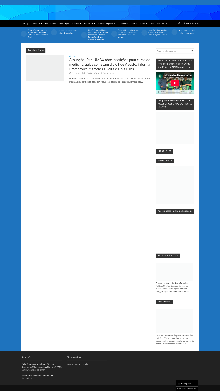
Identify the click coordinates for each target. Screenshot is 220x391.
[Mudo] (187, 92)
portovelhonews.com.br (77, 364)
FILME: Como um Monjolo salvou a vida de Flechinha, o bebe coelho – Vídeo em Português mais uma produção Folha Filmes (98, 35)
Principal (26, 23)
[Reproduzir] (159, 92)
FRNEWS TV (162, 23)
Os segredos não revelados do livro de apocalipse (67, 32)
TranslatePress (191, 388)
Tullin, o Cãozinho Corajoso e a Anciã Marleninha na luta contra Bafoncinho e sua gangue (128, 34)
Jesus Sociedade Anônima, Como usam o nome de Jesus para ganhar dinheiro (157, 33)
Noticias (36, 23)
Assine (134, 23)
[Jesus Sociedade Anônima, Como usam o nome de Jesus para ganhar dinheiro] (144, 33)
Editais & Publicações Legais (57, 23)
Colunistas (88, 23)
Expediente (123, 23)
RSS (152, 23)
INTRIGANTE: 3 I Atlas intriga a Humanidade (187, 32)
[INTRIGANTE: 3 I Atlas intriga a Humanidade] (174, 32)
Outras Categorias (106, 23)
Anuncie (143, 23)
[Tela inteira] (191, 92)
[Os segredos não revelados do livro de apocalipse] (54, 32)
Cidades (75, 23)
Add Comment (105, 73)
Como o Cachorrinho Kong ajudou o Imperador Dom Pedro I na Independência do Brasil (38, 34)
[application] (175, 83)
